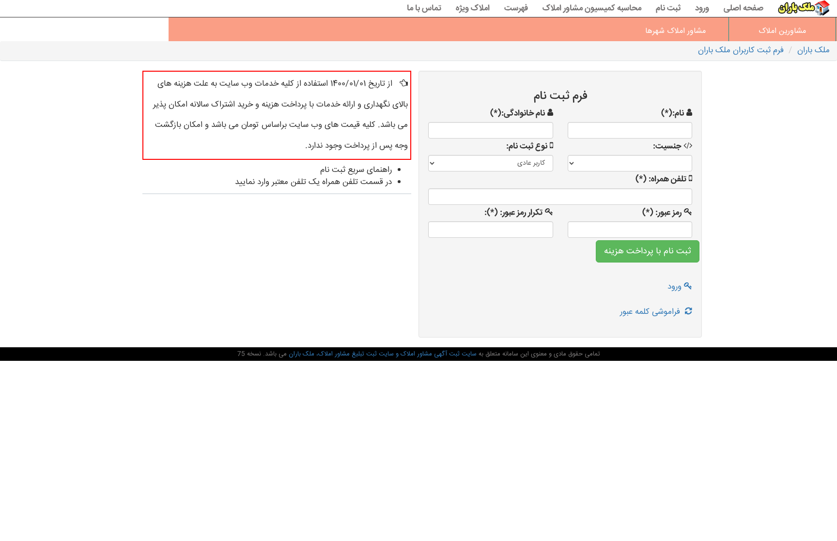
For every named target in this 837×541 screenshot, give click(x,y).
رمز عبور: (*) (662, 213)
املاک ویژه (473, 8)
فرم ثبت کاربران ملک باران (741, 50)
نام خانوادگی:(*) (517, 114)
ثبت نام (668, 8)
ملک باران (813, 50)
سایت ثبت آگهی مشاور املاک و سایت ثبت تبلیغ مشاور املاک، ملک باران (382, 354)
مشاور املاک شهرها (675, 31)
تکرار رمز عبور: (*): (513, 213)
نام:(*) (672, 114)
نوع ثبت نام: (526, 147)
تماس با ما (424, 8)
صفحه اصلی (743, 8)
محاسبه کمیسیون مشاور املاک (591, 8)
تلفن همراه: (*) (661, 179)
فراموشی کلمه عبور (652, 312)
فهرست (516, 8)
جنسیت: (667, 147)
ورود (702, 8)
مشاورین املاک (782, 31)
